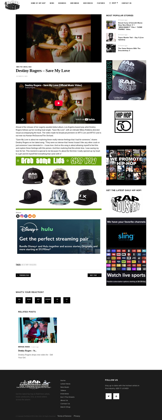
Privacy (77, 416)
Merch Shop (65, 407)
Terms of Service (64, 416)
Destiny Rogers (29, 264)
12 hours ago (122, 20)
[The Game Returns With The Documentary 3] (111, 48)
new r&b (21, 347)
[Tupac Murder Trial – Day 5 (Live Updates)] (111, 37)
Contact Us (65, 403)
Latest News (65, 384)
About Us (64, 400)
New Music (64, 387)
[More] (34, 216)
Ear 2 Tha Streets (67, 397)
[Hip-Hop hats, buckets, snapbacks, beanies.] (59, 183)
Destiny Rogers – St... (27, 350)
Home (62, 380)
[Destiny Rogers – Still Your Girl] (37, 330)
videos (27, 347)
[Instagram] (22, 216)
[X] (18, 216)
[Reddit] (30, 216)
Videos (63, 390)
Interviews (64, 394)
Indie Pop (19, 67)
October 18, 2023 (22, 76)
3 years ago (35, 347)
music (25, 67)
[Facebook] (26, 216)
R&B (29, 67)
